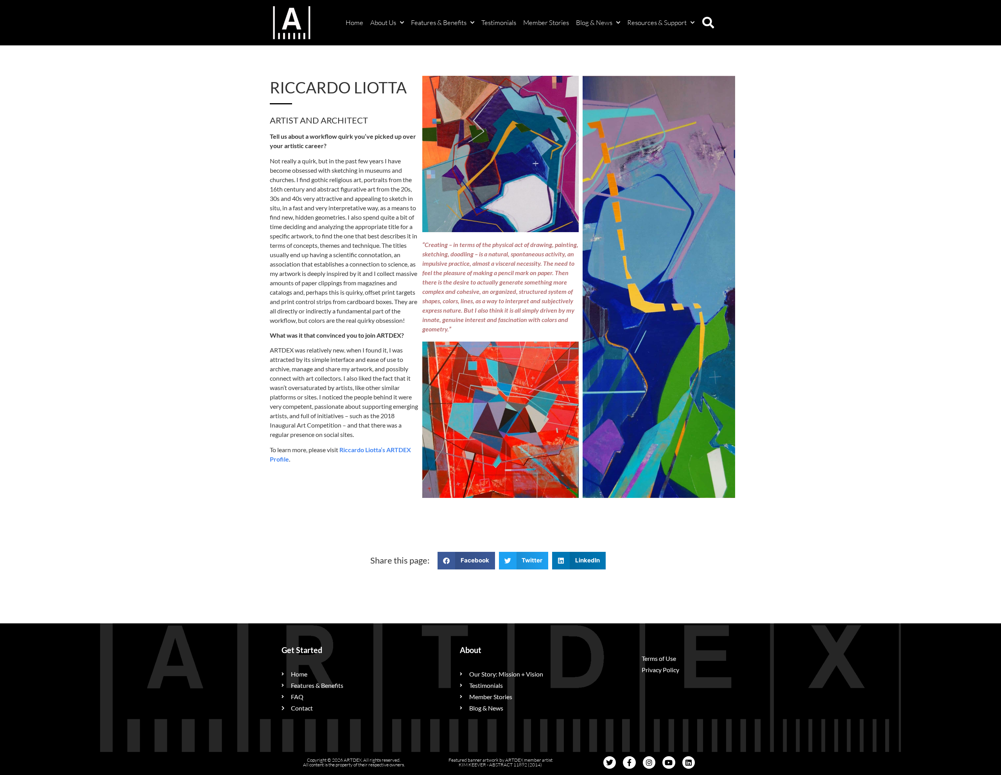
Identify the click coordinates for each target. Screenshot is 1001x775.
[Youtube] (668, 762)
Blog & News (594, 22)
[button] (708, 23)
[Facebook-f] (629, 762)
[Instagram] (649, 762)
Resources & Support (657, 22)
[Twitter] (609, 762)
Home (354, 22)
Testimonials (498, 22)
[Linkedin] (688, 762)
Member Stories (546, 22)
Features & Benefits (438, 22)
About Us (383, 22)
